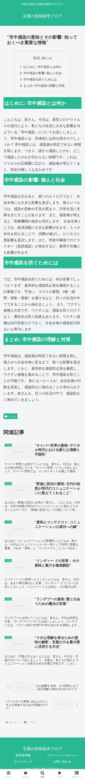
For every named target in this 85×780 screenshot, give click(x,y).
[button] (76, 524)
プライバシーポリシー (62, 755)
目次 (36, 57)
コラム (12, 416)
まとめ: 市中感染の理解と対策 (44, 85)
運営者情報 (23, 755)
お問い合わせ (62, 761)
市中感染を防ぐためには (40, 79)
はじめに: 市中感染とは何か (42, 66)
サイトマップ (23, 761)
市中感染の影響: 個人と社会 (42, 72)
